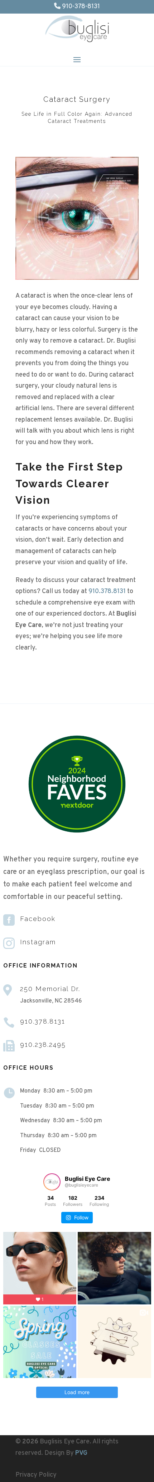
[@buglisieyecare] (52, 1182)
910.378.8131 (107, 591)
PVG (81, 1453)
